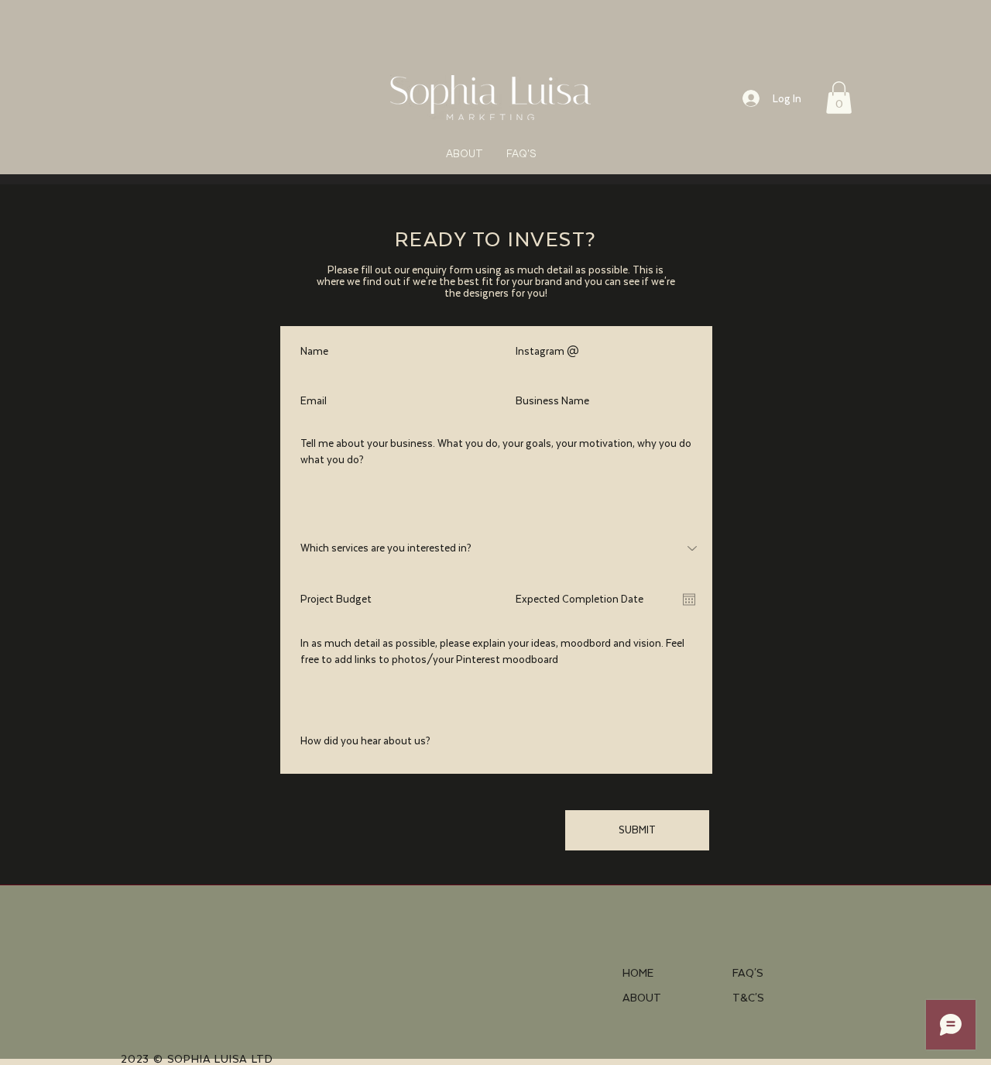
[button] (838, 97)
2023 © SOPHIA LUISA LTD (198, 1059)
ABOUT (641, 997)
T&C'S (748, 997)
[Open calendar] (689, 599)
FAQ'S (747, 973)
